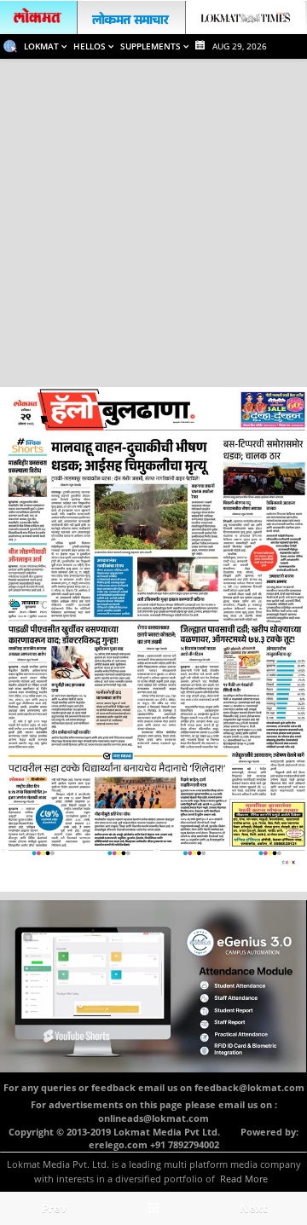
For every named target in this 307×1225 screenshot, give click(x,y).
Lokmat (42, 46)
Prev (54, 1208)
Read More (244, 1178)
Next (254, 1208)
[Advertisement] (153, 220)
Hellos (90, 46)
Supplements (151, 46)
